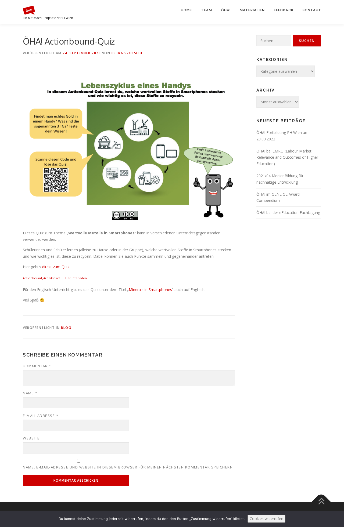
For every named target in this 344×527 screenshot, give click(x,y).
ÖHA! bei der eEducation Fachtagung (288, 212)
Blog (66, 327)
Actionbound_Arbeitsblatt (41, 278)
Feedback (283, 10)
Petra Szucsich (127, 53)
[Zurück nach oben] (321, 501)
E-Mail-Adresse (40, 415)
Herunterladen (76, 278)
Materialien (252, 10)
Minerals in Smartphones (150, 289)
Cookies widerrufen (266, 518)
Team (206, 10)
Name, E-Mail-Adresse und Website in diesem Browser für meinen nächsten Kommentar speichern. (128, 467)
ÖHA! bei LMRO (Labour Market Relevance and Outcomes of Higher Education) (287, 157)
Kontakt (312, 10)
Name (30, 393)
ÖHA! (226, 10)
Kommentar (37, 366)
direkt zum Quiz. (55, 266)
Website (31, 438)
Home (186, 10)
